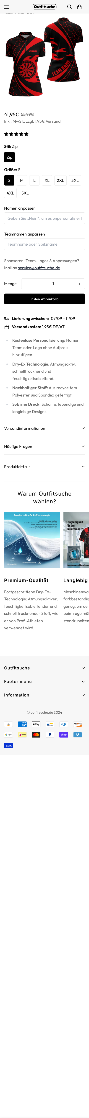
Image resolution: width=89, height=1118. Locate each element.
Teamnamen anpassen (24, 234)
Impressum (14, 716)
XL (47, 180)
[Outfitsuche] (44, 7)
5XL (25, 193)
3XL (75, 180)
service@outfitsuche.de (39, 267)
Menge (10, 283)
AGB (8, 707)
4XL (10, 193)
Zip (9, 157)
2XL (60, 180)
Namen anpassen (20, 208)
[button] (16, 134)
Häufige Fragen (18, 702)
